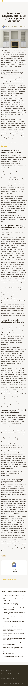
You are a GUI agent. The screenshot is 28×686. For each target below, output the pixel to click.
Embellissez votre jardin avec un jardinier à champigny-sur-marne (13, 608)
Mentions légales (10, 678)
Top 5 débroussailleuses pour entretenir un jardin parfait (13, 657)
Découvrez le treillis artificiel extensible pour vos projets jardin (14, 638)
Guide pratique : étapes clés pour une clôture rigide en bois (13, 599)
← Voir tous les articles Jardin (8, 579)
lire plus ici (4, 146)
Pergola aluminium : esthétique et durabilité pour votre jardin (13, 634)
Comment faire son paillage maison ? (12, 626)
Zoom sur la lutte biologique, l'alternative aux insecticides (14, 617)
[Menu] (25, 1)
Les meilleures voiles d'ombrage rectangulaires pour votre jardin (10, 604)
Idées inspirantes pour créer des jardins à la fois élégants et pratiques (13, 643)
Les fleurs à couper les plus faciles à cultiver (13, 595)
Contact (17, 678)
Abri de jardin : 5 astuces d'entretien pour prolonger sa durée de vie (13, 648)
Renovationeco (6, 671)
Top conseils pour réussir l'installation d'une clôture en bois (13, 622)
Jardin (7, 5)
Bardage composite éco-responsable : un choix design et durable (12, 629)
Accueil (2, 5)
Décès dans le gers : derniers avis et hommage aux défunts (11, 652)
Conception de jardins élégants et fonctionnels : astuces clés (14, 613)
